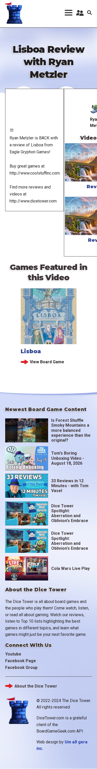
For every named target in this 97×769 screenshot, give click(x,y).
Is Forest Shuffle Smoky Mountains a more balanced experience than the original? (71, 430)
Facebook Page (20, 660)
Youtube (13, 654)
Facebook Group (21, 667)
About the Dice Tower (35, 686)
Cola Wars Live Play (70, 568)
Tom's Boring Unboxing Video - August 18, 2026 (67, 458)
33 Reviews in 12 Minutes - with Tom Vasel (69, 485)
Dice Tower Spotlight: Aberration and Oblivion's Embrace (69, 513)
